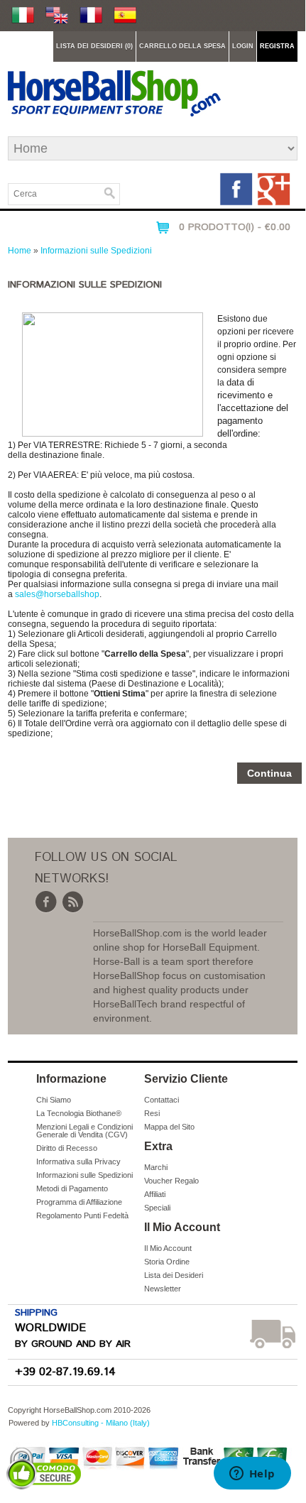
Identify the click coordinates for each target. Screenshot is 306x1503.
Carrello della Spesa (182, 46)
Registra (277, 46)
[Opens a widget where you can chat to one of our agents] (252, 1474)
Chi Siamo (53, 1099)
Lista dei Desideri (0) (94, 46)
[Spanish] (125, 15)
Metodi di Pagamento (72, 1188)
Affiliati (154, 1194)
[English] (57, 15)
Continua (269, 773)
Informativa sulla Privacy (78, 1161)
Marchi (156, 1167)
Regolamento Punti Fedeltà (82, 1215)
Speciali (157, 1207)
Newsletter (162, 1288)
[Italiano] (23, 15)
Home (19, 251)
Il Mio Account (168, 1248)
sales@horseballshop (57, 594)
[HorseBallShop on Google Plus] (274, 204)
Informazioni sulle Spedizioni (96, 251)
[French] (91, 15)
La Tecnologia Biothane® (78, 1113)
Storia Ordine (167, 1261)
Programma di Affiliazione (79, 1202)
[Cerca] (110, 193)
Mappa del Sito (169, 1126)
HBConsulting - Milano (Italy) (101, 1423)
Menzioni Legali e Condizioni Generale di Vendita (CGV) (84, 1130)
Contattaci (161, 1099)
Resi (152, 1113)
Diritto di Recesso (66, 1148)
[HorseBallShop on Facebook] (237, 204)
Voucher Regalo (171, 1180)
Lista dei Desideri (173, 1275)
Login (242, 46)
